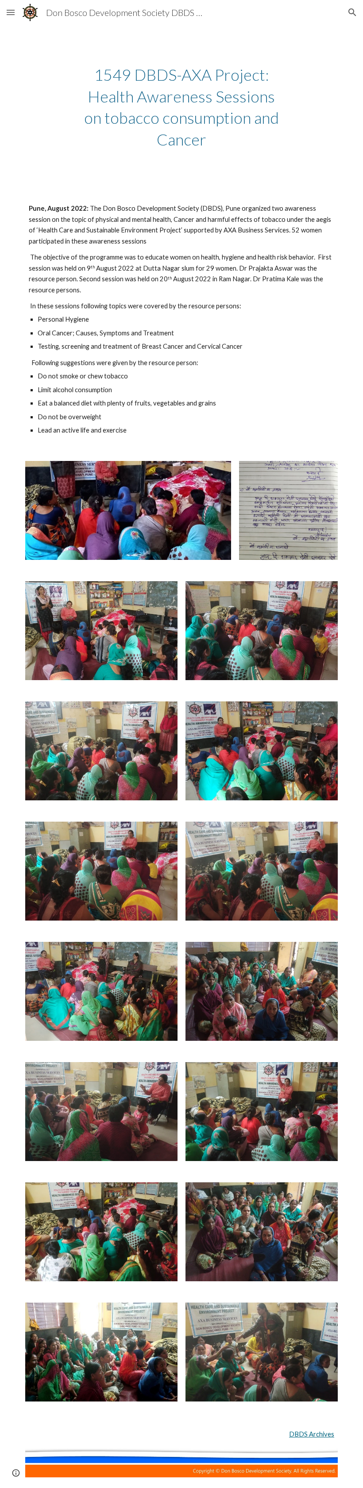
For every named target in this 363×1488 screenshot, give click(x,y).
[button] (10, 12)
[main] (182, 107)
